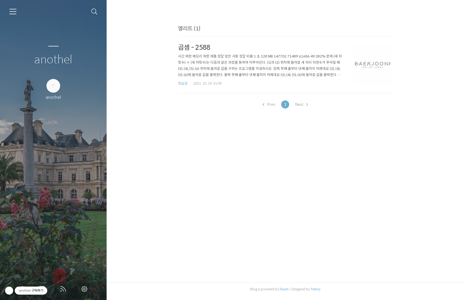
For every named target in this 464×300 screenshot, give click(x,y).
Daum (284, 289)
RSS (64, 289)
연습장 (183, 83)
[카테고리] (12, 11)
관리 (85, 289)
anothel (53, 59)
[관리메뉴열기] (9, 291)
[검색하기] (94, 12)
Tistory (315, 289)
